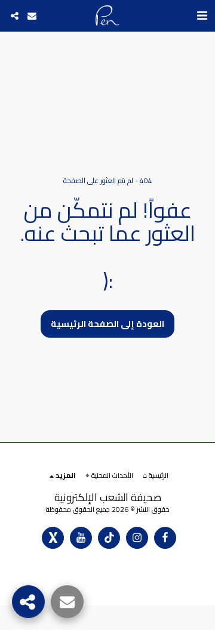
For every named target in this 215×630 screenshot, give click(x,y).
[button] (202, 15)
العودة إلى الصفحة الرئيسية (107, 324)
